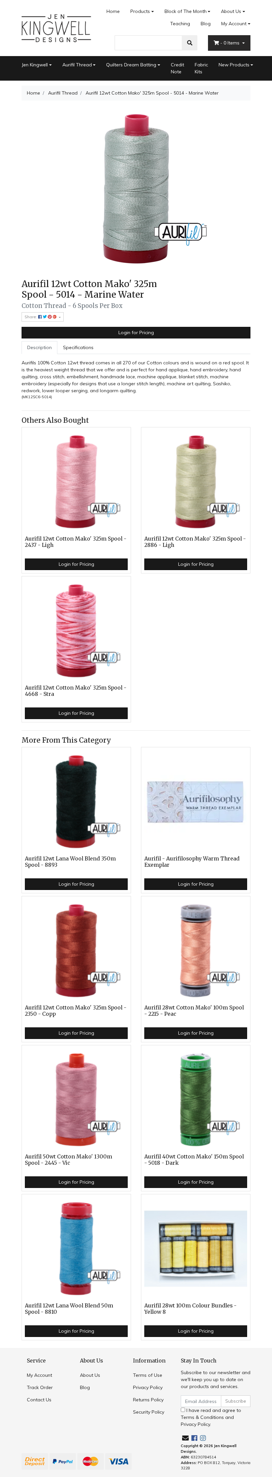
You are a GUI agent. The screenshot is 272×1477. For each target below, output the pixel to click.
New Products (234, 65)
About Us (231, 11)
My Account (233, 24)
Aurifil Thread (77, 65)
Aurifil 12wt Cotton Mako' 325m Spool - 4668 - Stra (75, 691)
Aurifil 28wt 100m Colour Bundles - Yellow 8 (190, 1308)
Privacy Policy (148, 1387)
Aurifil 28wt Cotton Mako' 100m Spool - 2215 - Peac (194, 1010)
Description (39, 347)
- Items (230, 43)
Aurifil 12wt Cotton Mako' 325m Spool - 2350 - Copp (75, 1010)
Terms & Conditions (202, 1417)
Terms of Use (147, 1375)
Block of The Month (186, 11)
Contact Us (39, 1400)
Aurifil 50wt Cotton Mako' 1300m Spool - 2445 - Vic (68, 1159)
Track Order (40, 1387)
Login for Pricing (136, 332)
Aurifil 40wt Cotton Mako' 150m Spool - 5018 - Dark (194, 1159)
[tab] (39, 347)
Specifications (78, 347)
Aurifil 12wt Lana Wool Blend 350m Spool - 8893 (70, 861)
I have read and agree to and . (211, 1417)
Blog (206, 24)
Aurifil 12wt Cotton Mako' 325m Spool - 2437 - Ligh (75, 542)
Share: (31, 316)
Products (140, 11)
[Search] (189, 42)
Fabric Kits (201, 68)
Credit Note (177, 68)
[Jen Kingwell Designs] (56, 28)
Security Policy (148, 1412)
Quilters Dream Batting (131, 65)
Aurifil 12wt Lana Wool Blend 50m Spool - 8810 (69, 1308)
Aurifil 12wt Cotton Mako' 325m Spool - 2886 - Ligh (195, 542)
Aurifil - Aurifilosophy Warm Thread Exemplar (191, 861)
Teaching (180, 24)
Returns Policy (148, 1400)
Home (113, 11)
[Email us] (185, 1438)
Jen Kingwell (35, 65)
